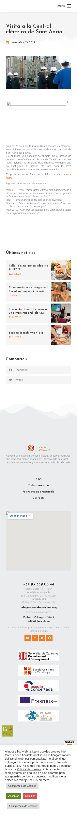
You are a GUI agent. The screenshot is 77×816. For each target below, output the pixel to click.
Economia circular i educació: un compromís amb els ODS (28, 311)
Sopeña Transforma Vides (26, 332)
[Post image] (61, 270)
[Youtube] (27, 638)
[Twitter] (42, 638)
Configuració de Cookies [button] (22, 785)
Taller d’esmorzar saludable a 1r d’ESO (28, 267)
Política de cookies (29, 769)
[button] (38, 370)
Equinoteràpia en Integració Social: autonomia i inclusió (27, 289)
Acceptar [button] (13, 795)
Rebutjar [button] (30, 795)
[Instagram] (35, 638)
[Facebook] (49, 638)
